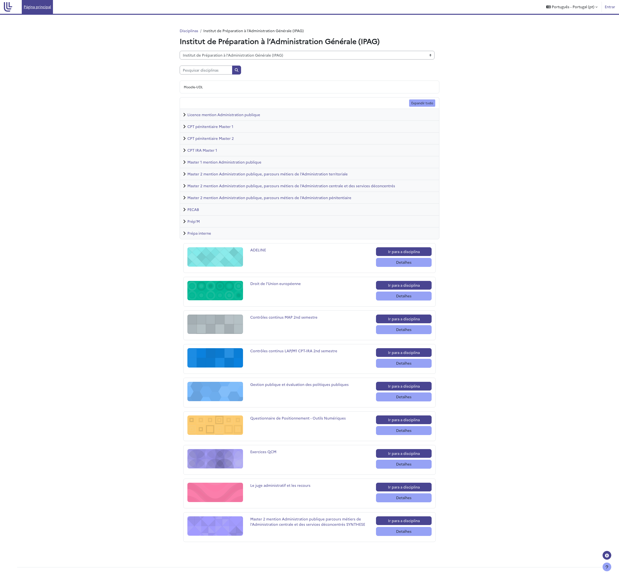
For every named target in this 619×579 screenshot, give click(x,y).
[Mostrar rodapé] (607, 567)
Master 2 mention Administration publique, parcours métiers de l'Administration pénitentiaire (269, 197)
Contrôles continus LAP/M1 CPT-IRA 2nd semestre (293, 350)
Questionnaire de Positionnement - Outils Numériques (298, 418)
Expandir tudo (422, 103)
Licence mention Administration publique (223, 114)
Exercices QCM (267, 451)
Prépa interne (199, 233)
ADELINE (267, 249)
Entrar (610, 6)
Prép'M (193, 221)
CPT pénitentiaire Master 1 (210, 126)
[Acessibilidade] (607, 555)
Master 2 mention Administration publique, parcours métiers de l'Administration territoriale (267, 173)
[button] (572, 7)
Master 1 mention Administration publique (224, 162)
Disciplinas (189, 30)
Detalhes (404, 262)
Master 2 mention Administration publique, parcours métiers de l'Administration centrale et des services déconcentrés (291, 185)
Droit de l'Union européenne (275, 283)
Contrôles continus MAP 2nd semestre (283, 317)
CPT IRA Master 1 (202, 150)
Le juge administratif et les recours (280, 485)
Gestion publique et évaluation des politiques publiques (299, 384)
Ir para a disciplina (404, 251)
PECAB (193, 209)
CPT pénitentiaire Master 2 (210, 138)
